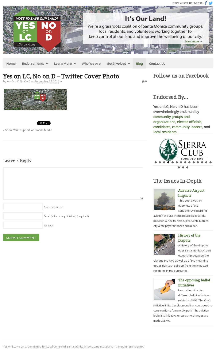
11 (198, 162)
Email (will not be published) (66, 216)
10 (194, 162)
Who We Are (91, 63)
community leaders (187, 126)
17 (187, 167)
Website (48, 225)
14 (210, 162)
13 (206, 162)
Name (53, 207)
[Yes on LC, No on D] (37, 49)
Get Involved (116, 63)
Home (11, 63)
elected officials (189, 121)
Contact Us (157, 63)
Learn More (63, 63)
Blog (139, 63)
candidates (161, 126)
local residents (165, 132)
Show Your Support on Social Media (28, 130)
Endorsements (33, 63)
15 (179, 167)
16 (183, 167)
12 (202, 162)
